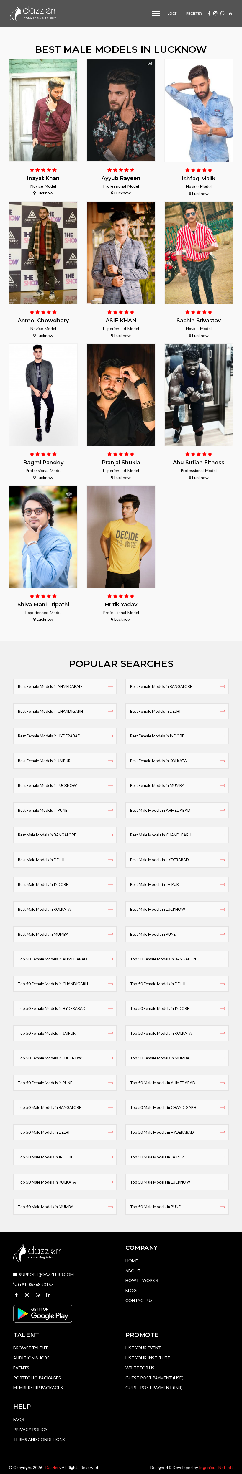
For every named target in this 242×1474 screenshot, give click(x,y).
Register (194, 13)
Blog (131, 1290)
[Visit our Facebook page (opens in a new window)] (209, 13)
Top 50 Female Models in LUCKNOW (50, 1058)
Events (21, 1367)
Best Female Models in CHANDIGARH (50, 711)
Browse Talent (30, 1347)
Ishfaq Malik (198, 178)
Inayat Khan (43, 178)
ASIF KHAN (121, 320)
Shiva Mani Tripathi (43, 604)
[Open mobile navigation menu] (156, 13)
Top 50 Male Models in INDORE (45, 1157)
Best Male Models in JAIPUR (154, 884)
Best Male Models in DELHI (41, 859)
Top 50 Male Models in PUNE (155, 1206)
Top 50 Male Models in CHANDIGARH (163, 1107)
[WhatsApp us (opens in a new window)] (222, 13)
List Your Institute (147, 1357)
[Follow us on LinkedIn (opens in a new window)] (230, 13)
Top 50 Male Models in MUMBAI (46, 1206)
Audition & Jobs (31, 1357)
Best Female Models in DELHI (155, 711)
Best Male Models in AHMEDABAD (160, 810)
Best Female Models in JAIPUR (44, 760)
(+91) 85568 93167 (35, 1284)
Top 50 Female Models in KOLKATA (161, 1033)
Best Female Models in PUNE (42, 810)
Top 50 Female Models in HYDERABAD (52, 1008)
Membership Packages (38, 1387)
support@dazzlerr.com (46, 1274)
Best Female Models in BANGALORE (161, 686)
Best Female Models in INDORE (157, 736)
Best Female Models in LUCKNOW (47, 785)
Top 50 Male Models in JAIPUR (157, 1157)
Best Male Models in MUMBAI (44, 934)
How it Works (141, 1280)
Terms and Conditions (39, 1439)
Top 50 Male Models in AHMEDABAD (162, 1082)
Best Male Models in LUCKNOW (157, 909)
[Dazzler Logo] (33, 12)
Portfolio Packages (37, 1377)
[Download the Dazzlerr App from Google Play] (42, 1313)
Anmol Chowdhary (43, 320)
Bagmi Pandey (43, 462)
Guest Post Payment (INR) (153, 1387)
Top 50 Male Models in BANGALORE (49, 1107)
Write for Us (139, 1367)
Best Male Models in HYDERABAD (159, 859)
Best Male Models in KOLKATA (44, 909)
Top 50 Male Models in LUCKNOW (160, 1182)
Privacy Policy (30, 1429)
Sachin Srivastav (198, 320)
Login (173, 13)
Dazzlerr (52, 1467)
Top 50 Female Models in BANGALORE (163, 959)
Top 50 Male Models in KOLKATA (47, 1182)
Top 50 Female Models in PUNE (45, 1082)
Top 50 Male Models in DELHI (43, 1132)
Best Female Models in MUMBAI (158, 785)
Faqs (18, 1419)
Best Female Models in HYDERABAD (49, 736)
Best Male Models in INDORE (43, 884)
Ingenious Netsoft (216, 1467)
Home (131, 1260)
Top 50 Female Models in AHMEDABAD (52, 959)
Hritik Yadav (121, 604)
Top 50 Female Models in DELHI (157, 983)
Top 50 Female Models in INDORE (159, 1008)
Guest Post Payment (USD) (154, 1377)
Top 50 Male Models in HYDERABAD (162, 1132)
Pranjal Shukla (121, 462)
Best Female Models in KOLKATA (158, 760)
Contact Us (139, 1300)
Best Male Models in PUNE (153, 934)
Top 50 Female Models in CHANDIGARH (53, 983)
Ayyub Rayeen (121, 178)
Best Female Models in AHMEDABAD (50, 686)
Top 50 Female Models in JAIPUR (47, 1033)
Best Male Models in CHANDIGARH (160, 835)
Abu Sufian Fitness (198, 462)
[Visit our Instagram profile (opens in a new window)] (215, 13)
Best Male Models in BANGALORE (47, 835)
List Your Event (143, 1347)
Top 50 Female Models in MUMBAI (160, 1058)
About (132, 1270)
